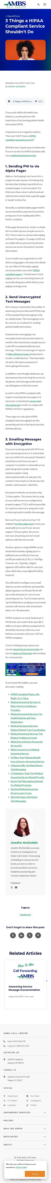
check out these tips (22, 653)
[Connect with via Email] (17, 887)
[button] (39, 4)
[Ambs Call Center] (16, 4)
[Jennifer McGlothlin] (22, 825)
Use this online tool (23, 524)
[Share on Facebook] (13, 935)
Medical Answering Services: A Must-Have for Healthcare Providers (25, 706)
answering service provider (26, 649)
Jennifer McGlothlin (16, 86)
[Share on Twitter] (30, 935)
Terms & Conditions (18, 1179)
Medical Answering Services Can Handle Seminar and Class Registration (26, 718)
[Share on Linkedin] (21, 935)
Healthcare (25, 915)
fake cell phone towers (19, 354)
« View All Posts (12, 16)
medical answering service (23, 155)
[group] (25, 101)
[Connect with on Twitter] (13, 887)
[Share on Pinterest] (38, 935)
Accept (35, 1174)
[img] (36, 101)
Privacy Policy (21, 1167)
